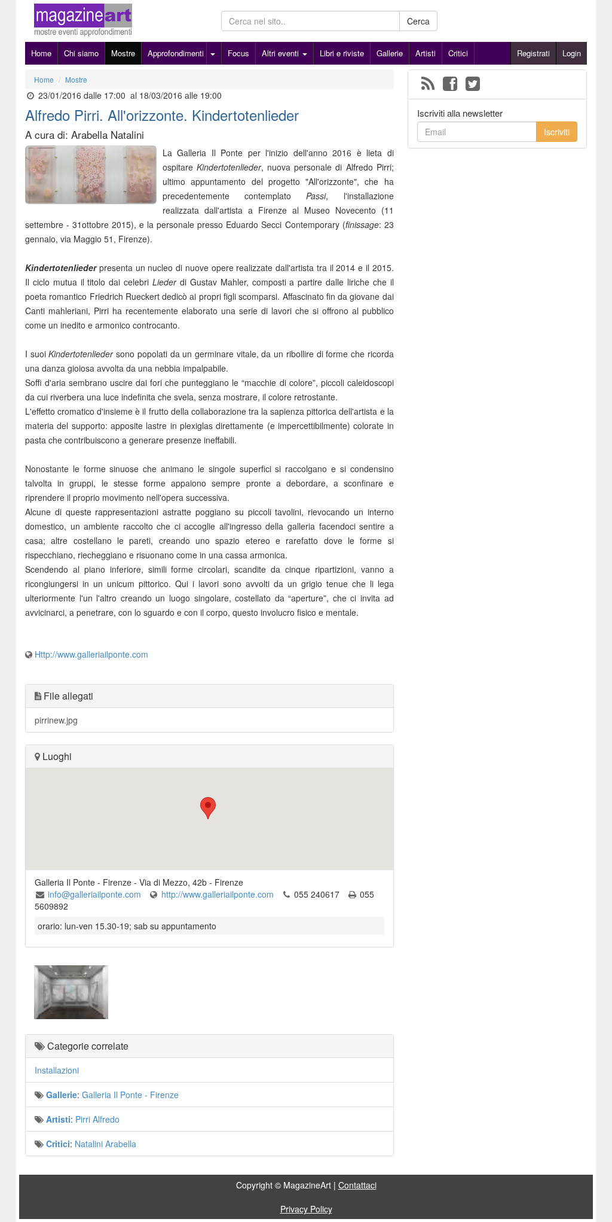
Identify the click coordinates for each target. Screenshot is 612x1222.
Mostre (123, 53)
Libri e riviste (342, 53)
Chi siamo (81, 53)
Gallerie (390, 53)
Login (571, 53)
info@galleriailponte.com (94, 894)
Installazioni (57, 1070)
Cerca (418, 21)
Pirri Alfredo (97, 1119)
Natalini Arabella (105, 1144)
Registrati (533, 53)
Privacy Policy (306, 1209)
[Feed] (427, 84)
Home (41, 53)
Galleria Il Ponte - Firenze (130, 1095)
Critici (458, 53)
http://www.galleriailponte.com (217, 894)
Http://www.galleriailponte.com (91, 654)
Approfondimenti (176, 53)
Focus (238, 53)
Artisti (425, 53)
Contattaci (357, 1185)
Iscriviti (557, 132)
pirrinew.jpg (56, 720)
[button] (209, 808)
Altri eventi (281, 53)
